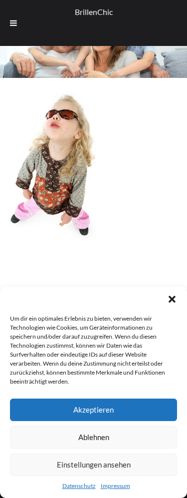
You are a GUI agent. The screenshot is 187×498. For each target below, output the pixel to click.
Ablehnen (93, 437)
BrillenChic (94, 11)
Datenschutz (79, 486)
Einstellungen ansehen (94, 464)
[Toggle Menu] (13, 23)
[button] (172, 299)
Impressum (115, 486)
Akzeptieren (93, 409)
